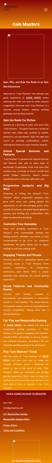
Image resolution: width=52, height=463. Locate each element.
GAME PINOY (33, 98)
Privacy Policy (10, 425)
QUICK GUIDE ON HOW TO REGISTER (26, 394)
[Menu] (46, 10)
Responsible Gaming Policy (16, 419)
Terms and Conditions (14, 430)
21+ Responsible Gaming (15, 414)
